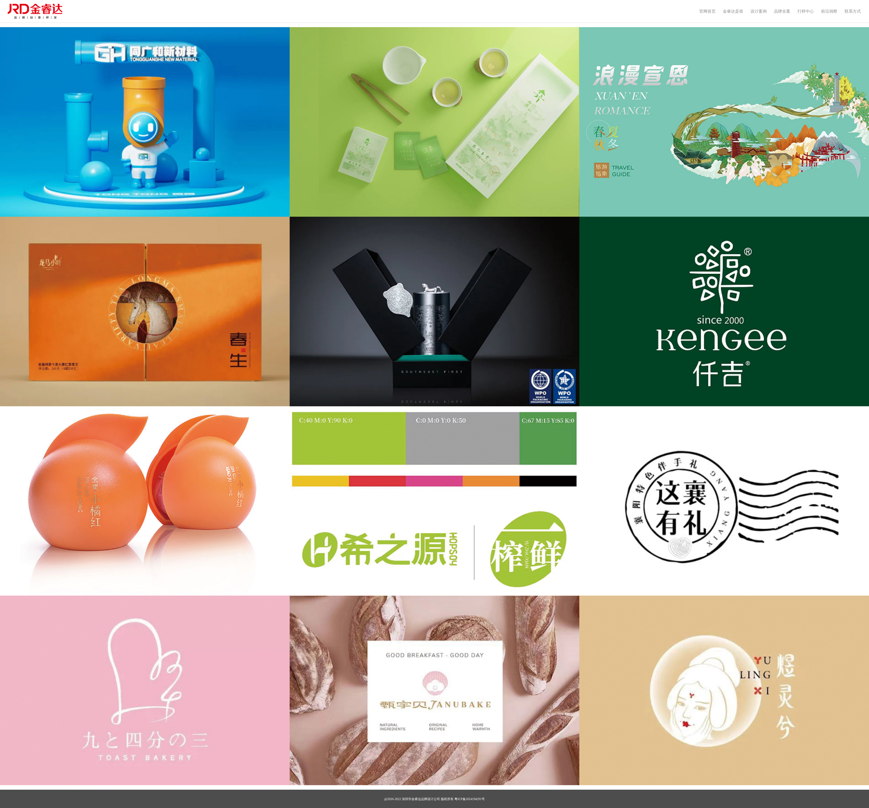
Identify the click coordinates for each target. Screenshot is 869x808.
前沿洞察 (829, 11)
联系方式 (853, 11)
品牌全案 (782, 11)
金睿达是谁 (733, 11)
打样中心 (805, 11)
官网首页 (707, 11)
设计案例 (758, 11)
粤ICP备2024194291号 (469, 799)
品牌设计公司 (430, 799)
